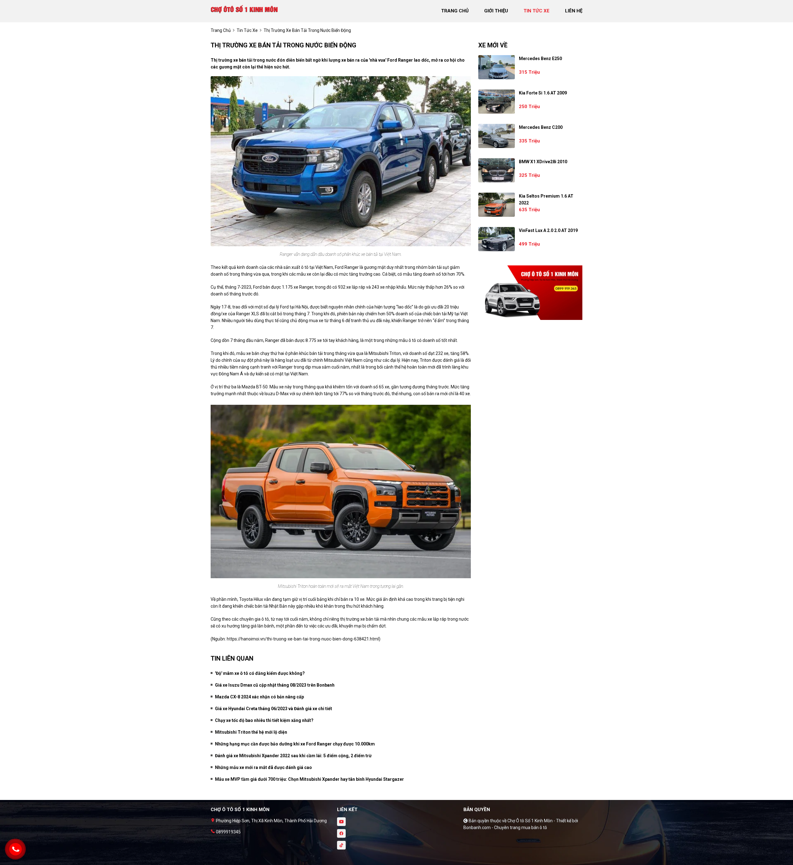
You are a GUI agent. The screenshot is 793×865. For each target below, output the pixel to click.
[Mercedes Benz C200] (496, 136)
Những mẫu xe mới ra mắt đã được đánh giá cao (263, 767)
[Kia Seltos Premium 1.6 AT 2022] (496, 205)
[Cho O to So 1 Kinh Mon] (245, 8)
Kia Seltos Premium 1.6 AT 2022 (546, 199)
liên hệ (573, 11)
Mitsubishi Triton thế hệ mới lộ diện (251, 732)
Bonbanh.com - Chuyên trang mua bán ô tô (505, 827)
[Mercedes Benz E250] (496, 67)
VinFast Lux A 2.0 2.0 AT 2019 (548, 230)
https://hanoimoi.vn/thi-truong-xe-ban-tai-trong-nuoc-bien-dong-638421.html (303, 638)
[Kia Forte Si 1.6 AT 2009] (496, 102)
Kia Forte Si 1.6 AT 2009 (543, 92)
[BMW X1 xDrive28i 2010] (496, 170)
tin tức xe (537, 11)
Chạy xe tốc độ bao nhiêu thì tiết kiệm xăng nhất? (264, 720)
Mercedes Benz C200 (541, 127)
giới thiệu (496, 11)
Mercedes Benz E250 (540, 58)
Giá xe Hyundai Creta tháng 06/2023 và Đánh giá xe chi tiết (273, 708)
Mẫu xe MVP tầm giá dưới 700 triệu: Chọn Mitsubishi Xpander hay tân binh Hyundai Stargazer (309, 779)
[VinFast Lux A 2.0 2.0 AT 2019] (496, 239)
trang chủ (455, 11)
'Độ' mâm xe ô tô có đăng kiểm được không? (260, 673)
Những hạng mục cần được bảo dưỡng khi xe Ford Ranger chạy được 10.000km (295, 743)
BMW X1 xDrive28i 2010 (543, 161)
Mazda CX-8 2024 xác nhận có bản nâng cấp (259, 696)
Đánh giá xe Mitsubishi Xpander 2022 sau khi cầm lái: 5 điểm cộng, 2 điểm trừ (293, 755)
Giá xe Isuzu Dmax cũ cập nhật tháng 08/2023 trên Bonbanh (275, 685)
